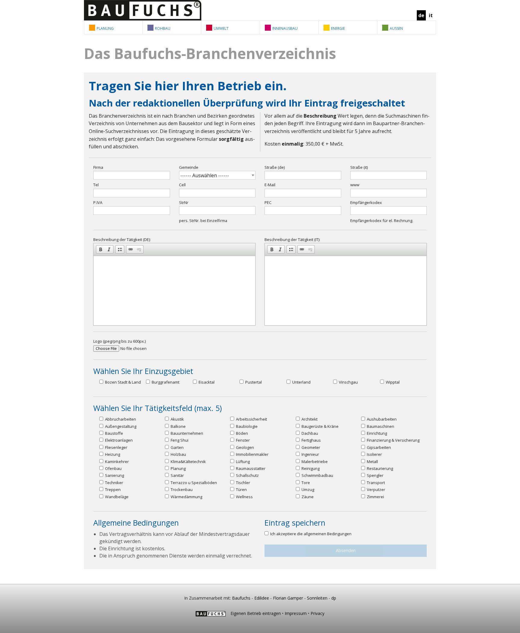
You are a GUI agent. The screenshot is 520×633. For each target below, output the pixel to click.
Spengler (374, 475)
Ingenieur (310, 454)
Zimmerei (375, 496)
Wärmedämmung (186, 496)
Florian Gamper (288, 598)
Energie (338, 28)
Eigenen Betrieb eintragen (256, 613)
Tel (96, 184)
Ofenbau (113, 468)
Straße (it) (359, 167)
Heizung (112, 454)
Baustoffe (113, 433)
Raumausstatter (250, 468)
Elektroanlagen (118, 440)
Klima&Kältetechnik (188, 461)
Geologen (244, 447)
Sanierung (114, 475)
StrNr (183, 202)
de (421, 15)
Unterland (301, 382)
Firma (98, 167)
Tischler (242, 482)
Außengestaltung (120, 426)
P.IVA (97, 202)
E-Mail (270, 184)
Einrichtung (376, 433)
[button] (100, 249)
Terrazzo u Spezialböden (193, 482)
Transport (375, 482)
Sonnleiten (317, 598)
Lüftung (242, 461)
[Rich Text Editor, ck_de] (174, 290)
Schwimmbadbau (317, 475)
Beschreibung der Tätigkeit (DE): (122, 239)
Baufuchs (241, 598)
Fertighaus (311, 440)
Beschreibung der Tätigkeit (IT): (292, 239)
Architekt (309, 419)
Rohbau (162, 28)
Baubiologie (246, 426)
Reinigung (310, 468)
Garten (177, 447)
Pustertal (253, 382)
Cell (182, 184)
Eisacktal (206, 382)
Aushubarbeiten (381, 419)
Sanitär (177, 475)
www (354, 184)
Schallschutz (247, 475)
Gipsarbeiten (378, 447)
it (431, 15)
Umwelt (221, 28)
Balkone (178, 426)
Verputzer (375, 489)
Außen (396, 28)
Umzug (307, 489)
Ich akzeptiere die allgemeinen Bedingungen (310, 533)
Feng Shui (179, 440)
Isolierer (374, 454)
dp (333, 598)
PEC (268, 202)
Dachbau (309, 433)
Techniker (113, 482)
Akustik (177, 419)
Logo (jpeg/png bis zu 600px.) (119, 341)
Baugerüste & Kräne (320, 426)
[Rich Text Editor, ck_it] (345, 290)
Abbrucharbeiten (120, 419)
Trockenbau (181, 489)
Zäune (307, 496)
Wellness (244, 496)
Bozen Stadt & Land (122, 382)
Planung (105, 28)
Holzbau (178, 454)
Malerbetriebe (314, 461)
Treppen (112, 489)
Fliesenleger (115, 447)
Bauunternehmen (186, 433)
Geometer (310, 447)
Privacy (317, 613)
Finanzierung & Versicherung (392, 440)
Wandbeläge (116, 496)
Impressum (296, 613)
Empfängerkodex (366, 202)
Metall (372, 461)
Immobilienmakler (251, 454)
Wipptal (392, 382)
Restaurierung (379, 468)
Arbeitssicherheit (251, 419)
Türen (241, 489)
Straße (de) (275, 167)
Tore (305, 482)
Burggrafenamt (165, 382)
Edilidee (261, 598)
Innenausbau (285, 28)
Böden (241, 433)
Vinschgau (348, 382)
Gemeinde (188, 167)
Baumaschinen (380, 426)
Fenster (242, 440)
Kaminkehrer (116, 461)
